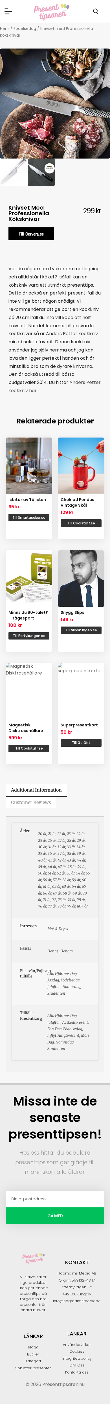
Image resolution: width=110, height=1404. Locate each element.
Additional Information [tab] (36, 790)
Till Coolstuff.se (81, 523)
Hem (4, 28)
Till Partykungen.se (29, 635)
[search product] (95, 11)
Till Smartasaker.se (28, 517)
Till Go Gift (81, 742)
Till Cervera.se (31, 234)
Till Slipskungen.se (81, 630)
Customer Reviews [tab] (31, 802)
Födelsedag (25, 28)
